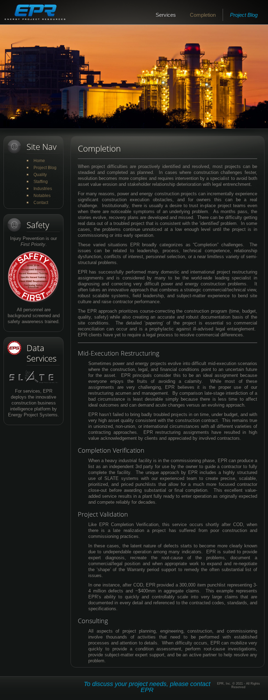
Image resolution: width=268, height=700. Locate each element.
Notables (42, 195)
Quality (40, 174)
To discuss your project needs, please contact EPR (147, 686)
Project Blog (244, 15)
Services (166, 15)
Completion (203, 15)
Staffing (41, 181)
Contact (41, 202)
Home (39, 160)
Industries (43, 188)
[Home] (34, 12)
